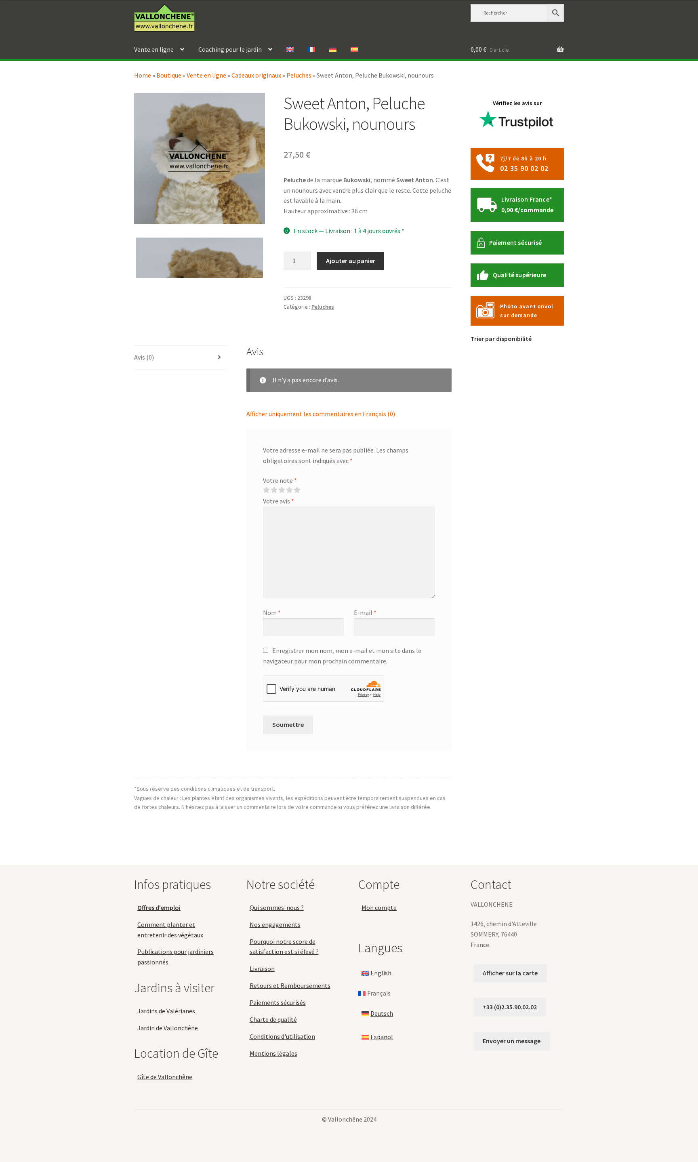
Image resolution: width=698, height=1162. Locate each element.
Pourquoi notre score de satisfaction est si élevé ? (284, 946)
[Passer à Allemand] (333, 49)
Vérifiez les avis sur (517, 103)
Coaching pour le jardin (230, 49)
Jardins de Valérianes (166, 1011)
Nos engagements (275, 924)
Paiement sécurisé (515, 242)
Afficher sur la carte (510, 973)
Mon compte (379, 907)
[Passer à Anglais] (290, 49)
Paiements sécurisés (278, 1002)
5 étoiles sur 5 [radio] (297, 490)
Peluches (298, 75)
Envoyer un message (511, 1041)
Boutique (168, 75)
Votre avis (278, 501)
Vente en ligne (154, 49)
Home (142, 75)
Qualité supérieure (520, 275)
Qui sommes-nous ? (277, 907)
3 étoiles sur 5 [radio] (281, 490)
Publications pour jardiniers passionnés (175, 956)
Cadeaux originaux (256, 75)
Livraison (262, 968)
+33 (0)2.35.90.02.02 (510, 1007)
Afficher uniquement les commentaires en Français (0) (320, 414)
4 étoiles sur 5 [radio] (289, 490)
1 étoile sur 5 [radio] (266, 490)
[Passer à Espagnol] (354, 49)
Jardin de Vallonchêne (167, 1028)
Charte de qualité (273, 1019)
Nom (272, 612)
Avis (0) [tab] (144, 357)
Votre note (280, 480)
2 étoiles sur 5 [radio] (274, 490)
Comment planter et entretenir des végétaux (170, 929)
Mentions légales (273, 1053)
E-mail (365, 612)
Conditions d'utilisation (282, 1036)
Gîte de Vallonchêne (164, 1077)
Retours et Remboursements (290, 985)
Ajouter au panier (350, 261)
